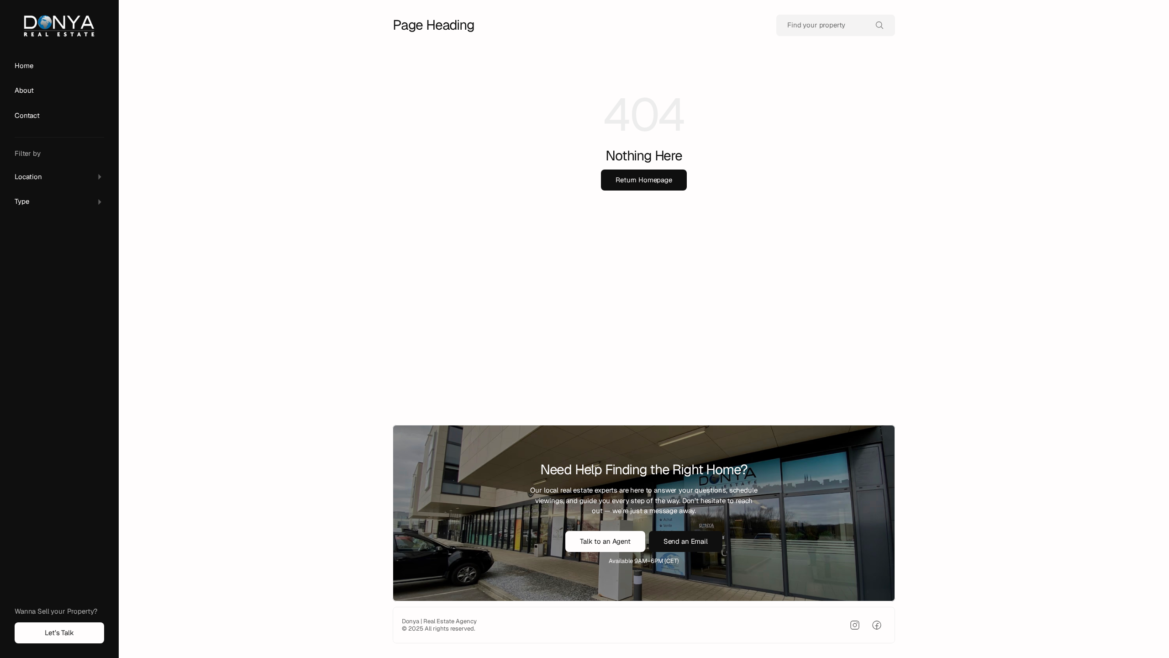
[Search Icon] (835, 25)
